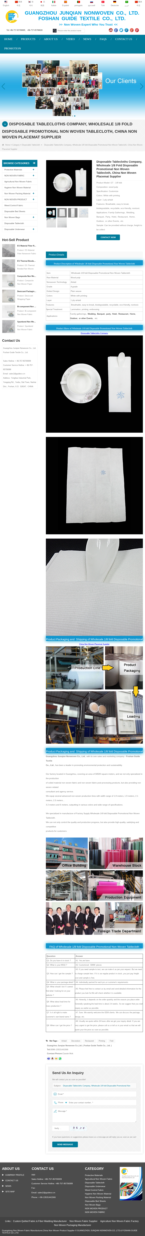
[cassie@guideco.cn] (56, 1058)
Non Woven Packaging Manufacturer (72, 1225)
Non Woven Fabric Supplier (83, 1221)
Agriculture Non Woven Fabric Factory (119, 1221)
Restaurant (89, 1041)
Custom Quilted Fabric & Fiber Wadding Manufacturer (40, 1221)
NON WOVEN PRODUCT (15, 199)
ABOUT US (51, 39)
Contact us (43, 1169)
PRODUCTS (28, 39)
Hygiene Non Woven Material (17, 187)
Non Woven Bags (12, 217)
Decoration (75, 1041)
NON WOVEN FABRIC (14, 175)
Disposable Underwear (14, 229)
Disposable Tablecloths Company (94, 333)
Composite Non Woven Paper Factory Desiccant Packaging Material (26, 276)
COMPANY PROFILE (14, 1175)
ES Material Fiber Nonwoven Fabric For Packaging (26, 246)
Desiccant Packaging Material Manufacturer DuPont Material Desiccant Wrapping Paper (26, 291)
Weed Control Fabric (13, 205)
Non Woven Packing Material (17, 193)
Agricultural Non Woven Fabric (18, 181)
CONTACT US (123, 39)
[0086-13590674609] (60, 1058)
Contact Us (11, 1180)
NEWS (87, 39)
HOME (8, 39)
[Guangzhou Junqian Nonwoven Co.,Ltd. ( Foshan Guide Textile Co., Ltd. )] (12, 16)
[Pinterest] (137, 30)
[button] (70, 116)
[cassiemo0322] (48, 1058)
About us (11, 1169)
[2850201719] (52, 1058)
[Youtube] (111, 30)
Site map (10, 1191)
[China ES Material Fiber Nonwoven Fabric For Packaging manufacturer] (8, 250)
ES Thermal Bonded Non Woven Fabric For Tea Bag (26, 261)
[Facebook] (116, 30)
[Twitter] (121, 30)
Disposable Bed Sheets (14, 211)
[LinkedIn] (126, 30)
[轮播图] (72, 86)
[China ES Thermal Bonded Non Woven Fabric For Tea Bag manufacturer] (8, 265)
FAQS (103, 39)
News (8, 1186)
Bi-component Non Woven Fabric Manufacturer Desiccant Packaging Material (26, 306)
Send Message (65, 1144)
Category (16, 145)
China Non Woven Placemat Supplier (94, 644)
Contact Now (108, 237)
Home (7, 145)
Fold (111, 1041)
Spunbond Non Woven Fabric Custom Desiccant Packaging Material (26, 322)
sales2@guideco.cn (46, 1192)
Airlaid (64, 1041)
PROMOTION (12, 48)
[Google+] (132, 30)
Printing (102, 1041)
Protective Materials (13, 170)
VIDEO (70, 39)
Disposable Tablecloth (31, 145)
